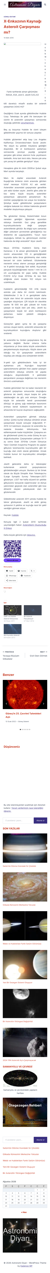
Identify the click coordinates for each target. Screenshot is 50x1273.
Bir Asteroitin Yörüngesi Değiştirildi (18, 1021)
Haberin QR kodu (12, 560)
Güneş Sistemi (9, 17)
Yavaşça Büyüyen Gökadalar (11, 655)
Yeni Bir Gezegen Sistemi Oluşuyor (17, 982)
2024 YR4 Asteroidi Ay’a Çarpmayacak (19, 1060)
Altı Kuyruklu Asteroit (11, 635)
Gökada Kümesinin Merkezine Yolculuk (19, 905)
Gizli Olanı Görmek (38, 654)
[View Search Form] (45, 5)
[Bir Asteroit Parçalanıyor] (33, 610)
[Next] (43, 703)
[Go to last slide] (6, 703)
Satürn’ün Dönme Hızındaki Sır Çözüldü (19, 866)
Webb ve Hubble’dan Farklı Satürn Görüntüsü (22, 944)
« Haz (24, 1212)
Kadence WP (26, 1266)
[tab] (20, 729)
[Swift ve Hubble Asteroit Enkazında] (13, 610)
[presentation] (25, 694)
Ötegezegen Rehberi (25, 1105)
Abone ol (40, 820)
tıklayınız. (31, 535)
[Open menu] (5, 4)
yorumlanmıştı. (27, 123)
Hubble (15, 515)
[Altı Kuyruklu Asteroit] (13, 629)
